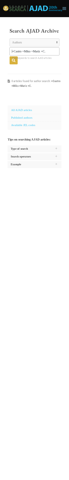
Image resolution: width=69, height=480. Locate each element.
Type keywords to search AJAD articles (32, 58)
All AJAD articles (21, 110)
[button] (64, 8)
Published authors (21, 117)
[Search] (14, 60)
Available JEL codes (23, 125)
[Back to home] (32, 8)
